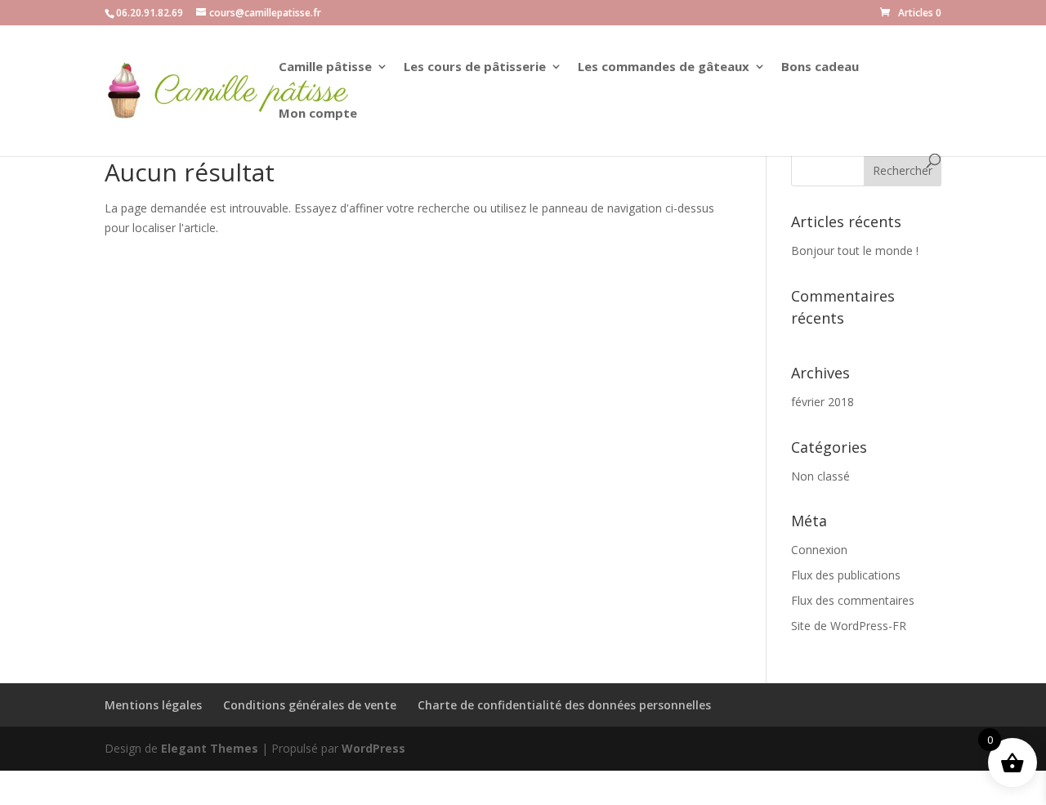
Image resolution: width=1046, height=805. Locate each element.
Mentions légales (153, 705)
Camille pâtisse (325, 67)
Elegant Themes (209, 748)
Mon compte (318, 114)
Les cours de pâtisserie (475, 67)
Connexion (819, 549)
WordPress (373, 748)
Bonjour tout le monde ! (855, 250)
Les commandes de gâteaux (663, 67)
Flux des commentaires (852, 600)
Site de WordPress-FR (848, 625)
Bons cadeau (820, 67)
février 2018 (822, 401)
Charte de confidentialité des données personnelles (564, 705)
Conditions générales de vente (309, 705)
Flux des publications (846, 575)
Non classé (820, 476)
